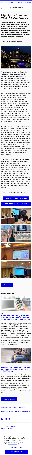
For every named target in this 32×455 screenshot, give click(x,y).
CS (22, 2)
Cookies (10, 428)
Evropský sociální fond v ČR (22, 411)
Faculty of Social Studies (19, 407)
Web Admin (4, 428)
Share (8, 284)
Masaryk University (6, 407)
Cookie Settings (12, 444)
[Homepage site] (8, 2)
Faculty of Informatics (7, 411)
